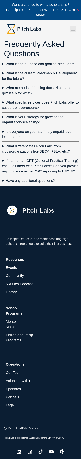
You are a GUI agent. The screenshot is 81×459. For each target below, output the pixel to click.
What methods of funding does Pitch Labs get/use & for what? (36, 90)
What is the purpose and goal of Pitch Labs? (40, 64)
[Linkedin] (19, 452)
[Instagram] (30, 452)
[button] (73, 29)
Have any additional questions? (30, 181)
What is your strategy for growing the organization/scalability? (32, 119)
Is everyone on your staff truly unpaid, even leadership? (37, 134)
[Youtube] (51, 452)
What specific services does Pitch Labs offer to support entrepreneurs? (40, 105)
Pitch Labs (29, 29)
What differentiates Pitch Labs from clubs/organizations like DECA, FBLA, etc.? (36, 148)
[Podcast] (62, 452)
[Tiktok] (40, 452)
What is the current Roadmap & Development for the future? (39, 76)
